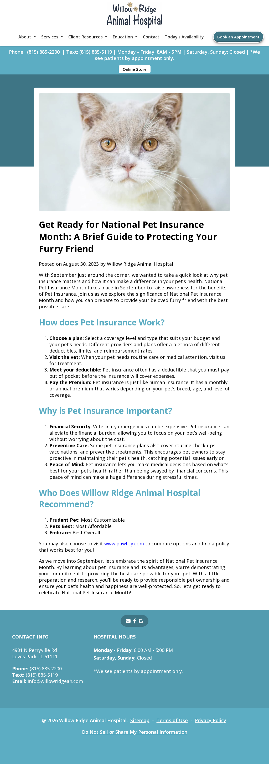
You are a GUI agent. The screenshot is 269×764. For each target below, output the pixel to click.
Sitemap (139, 720)
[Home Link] (134, 16)
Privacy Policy (210, 720)
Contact (151, 37)
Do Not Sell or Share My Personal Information (134, 732)
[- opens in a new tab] (134, 621)
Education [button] (123, 37)
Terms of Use (172, 720)
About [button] (24, 37)
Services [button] (49, 37)
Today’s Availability (184, 37)
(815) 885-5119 (35, 675)
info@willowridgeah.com (47, 681)
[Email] (128, 621)
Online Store (135, 69)
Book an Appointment (238, 36)
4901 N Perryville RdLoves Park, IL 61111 (35, 653)
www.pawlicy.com (124, 543)
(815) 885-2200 (43, 52)
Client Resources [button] (85, 37)
